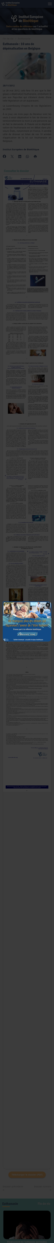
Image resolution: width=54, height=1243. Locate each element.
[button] (27, 621)
